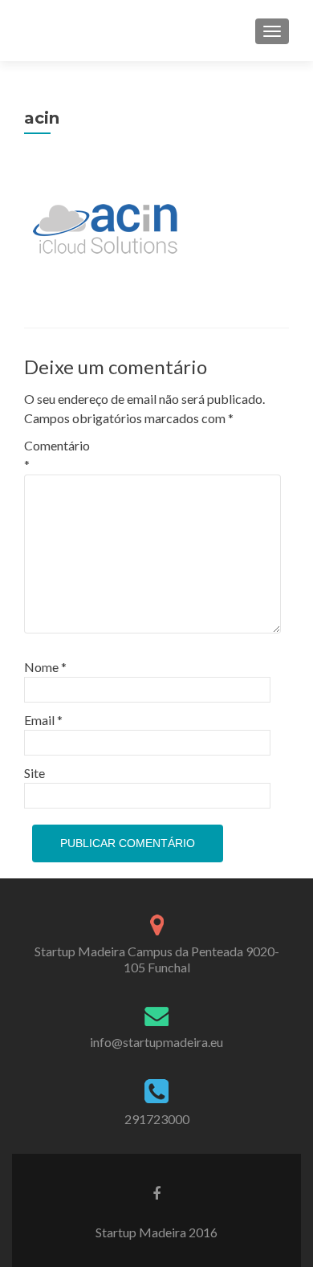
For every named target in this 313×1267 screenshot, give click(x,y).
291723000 (156, 1118)
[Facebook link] (156, 1192)
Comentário (57, 455)
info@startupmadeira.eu (156, 1041)
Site (34, 772)
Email (43, 719)
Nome (45, 666)
